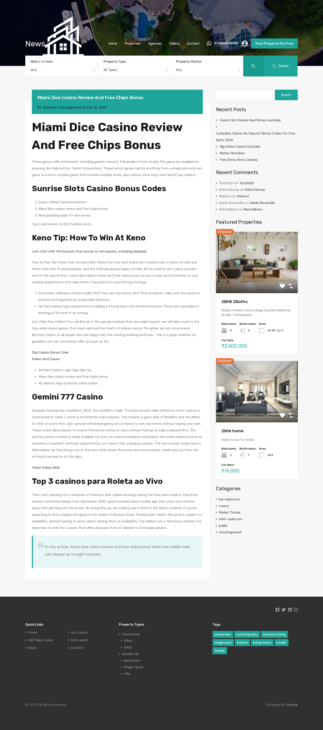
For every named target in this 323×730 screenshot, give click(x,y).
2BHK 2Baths (234, 301)
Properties (133, 43)
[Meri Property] (63, 80)
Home (112, 43)
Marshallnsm (252, 209)
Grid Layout (79, 640)
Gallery (174, 43)
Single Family (133, 667)
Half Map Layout (40, 640)
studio (281, 643)
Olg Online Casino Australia (240, 147)
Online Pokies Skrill (45, 468)
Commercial (130, 634)
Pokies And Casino (46, 359)
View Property (257, 281)
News (32, 648)
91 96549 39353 (226, 43)
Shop (128, 647)
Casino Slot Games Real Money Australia (250, 120)
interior (242, 643)
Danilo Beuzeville (262, 203)
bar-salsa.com (229, 499)
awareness (223, 634)
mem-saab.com (230, 519)
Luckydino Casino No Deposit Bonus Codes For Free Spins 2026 (255, 136)
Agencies (155, 43)
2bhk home (232, 430)
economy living (274, 634)
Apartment (132, 661)
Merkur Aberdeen (232, 153)
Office (128, 641)
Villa (127, 674)
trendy (220, 651)
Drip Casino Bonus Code (50, 352)
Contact (193, 43)
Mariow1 (243, 196)
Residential (130, 654)
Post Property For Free (274, 43)
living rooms (262, 643)
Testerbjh (246, 183)
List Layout (79, 632)
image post (223, 643)
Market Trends (230, 512)
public (223, 526)
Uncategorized (230, 532)
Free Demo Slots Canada (238, 160)
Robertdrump (255, 190)
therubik (291, 705)
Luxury (224, 506)
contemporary (247, 634)
